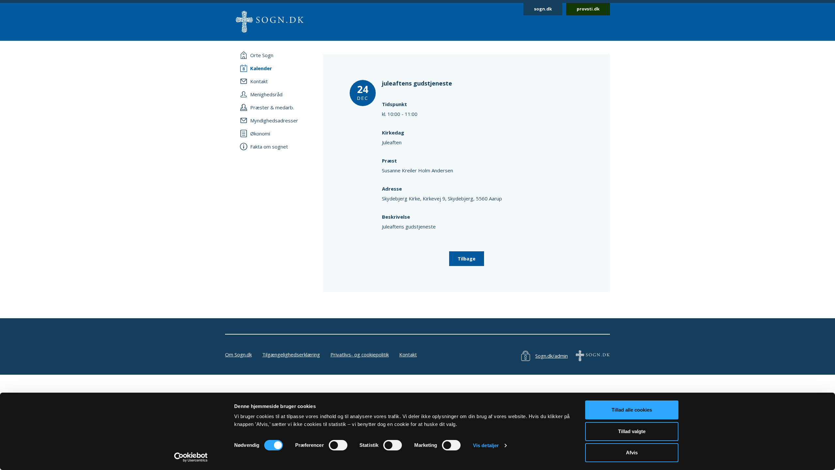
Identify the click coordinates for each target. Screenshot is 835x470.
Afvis (632, 452)
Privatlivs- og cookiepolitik (359, 354)
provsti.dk (588, 9)
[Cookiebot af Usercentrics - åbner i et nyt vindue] (191, 457)
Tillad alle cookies (632, 410)
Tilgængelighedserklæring (291, 354)
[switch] (338, 445)
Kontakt (408, 354)
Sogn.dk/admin (551, 355)
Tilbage (467, 259)
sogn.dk (543, 9)
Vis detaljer (486, 445)
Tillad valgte (631, 431)
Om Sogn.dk (238, 354)
